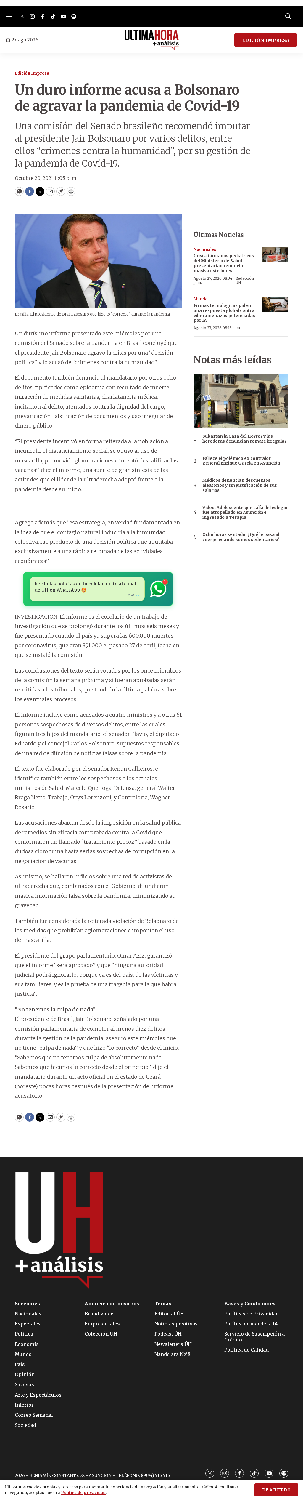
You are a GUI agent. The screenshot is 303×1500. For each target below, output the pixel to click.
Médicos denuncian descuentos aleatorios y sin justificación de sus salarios (239, 485)
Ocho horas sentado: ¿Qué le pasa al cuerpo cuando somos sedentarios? (240, 537)
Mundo (201, 299)
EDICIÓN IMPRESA (265, 40)
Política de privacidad (83, 1492)
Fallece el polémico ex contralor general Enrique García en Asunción (241, 461)
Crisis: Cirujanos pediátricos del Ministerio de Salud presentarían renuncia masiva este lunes (224, 263)
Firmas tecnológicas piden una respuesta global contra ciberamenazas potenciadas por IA (224, 313)
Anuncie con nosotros (112, 1304)
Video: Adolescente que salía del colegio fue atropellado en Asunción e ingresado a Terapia (244, 512)
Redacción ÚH (245, 280)
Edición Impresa (32, 73)
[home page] (152, 40)
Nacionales (205, 249)
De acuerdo (276, 1490)
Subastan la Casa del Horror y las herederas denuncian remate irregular (244, 439)
